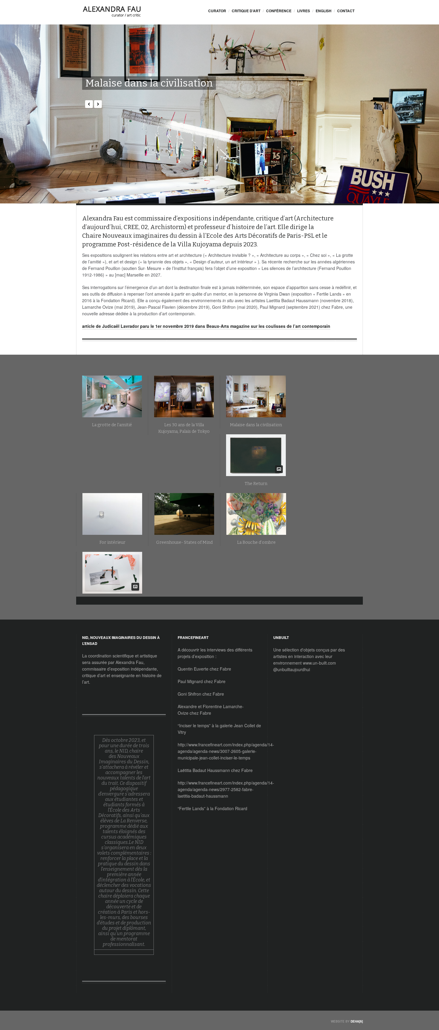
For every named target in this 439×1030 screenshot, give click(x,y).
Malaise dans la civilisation (149, 83)
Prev (89, 104)
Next (98, 104)
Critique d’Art (246, 10)
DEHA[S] (357, 1021)
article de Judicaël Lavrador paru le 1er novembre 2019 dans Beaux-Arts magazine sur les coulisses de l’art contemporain (206, 326)
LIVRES (303, 10)
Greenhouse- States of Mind (184, 542)
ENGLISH (323, 10)
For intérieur (112, 542)
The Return (256, 483)
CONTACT (345, 10)
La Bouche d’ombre (256, 542)
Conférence (278, 10)
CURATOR (217, 10)
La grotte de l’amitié (112, 424)
